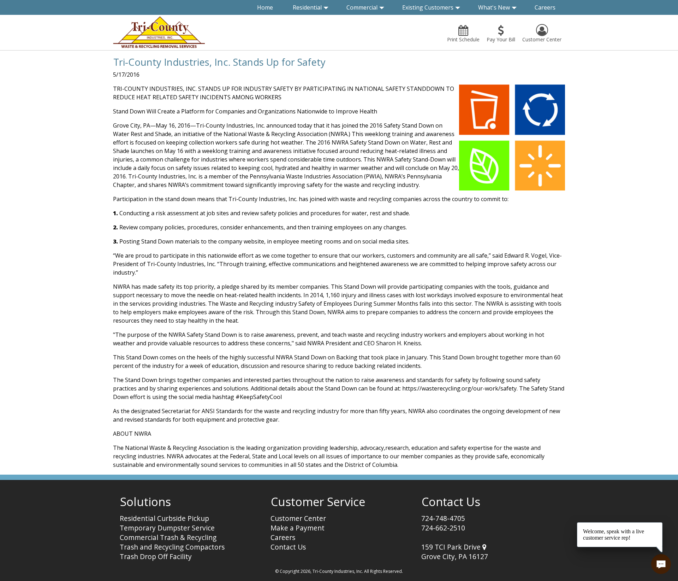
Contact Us (288, 547)
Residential (307, 7)
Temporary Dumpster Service (167, 528)
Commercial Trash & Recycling (168, 537)
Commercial (361, 7)
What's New (494, 7)
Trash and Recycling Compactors (172, 547)
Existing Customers (427, 7)
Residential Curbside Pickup (164, 518)
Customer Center (298, 518)
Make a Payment (297, 528)
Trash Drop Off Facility (156, 556)
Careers (545, 7)
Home (265, 7)
